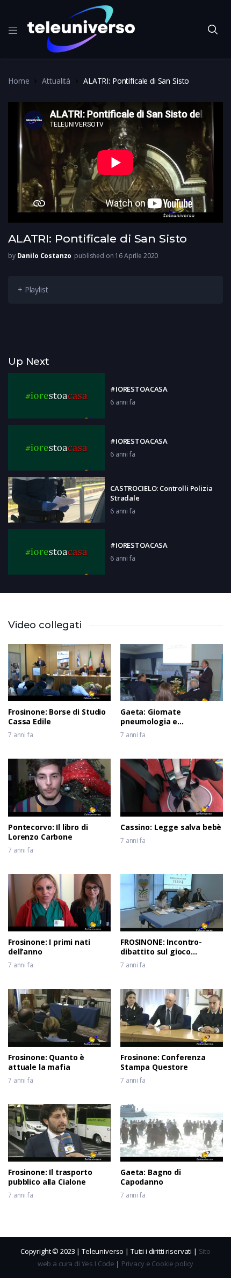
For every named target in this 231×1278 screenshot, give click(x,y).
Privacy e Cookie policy (157, 1263)
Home (18, 81)
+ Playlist (33, 289)
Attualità (56, 81)
